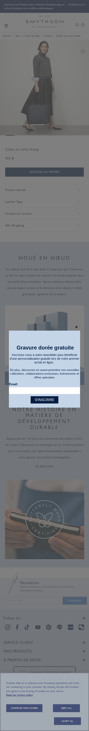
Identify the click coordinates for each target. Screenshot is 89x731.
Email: (13, 384)
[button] (76, 327)
